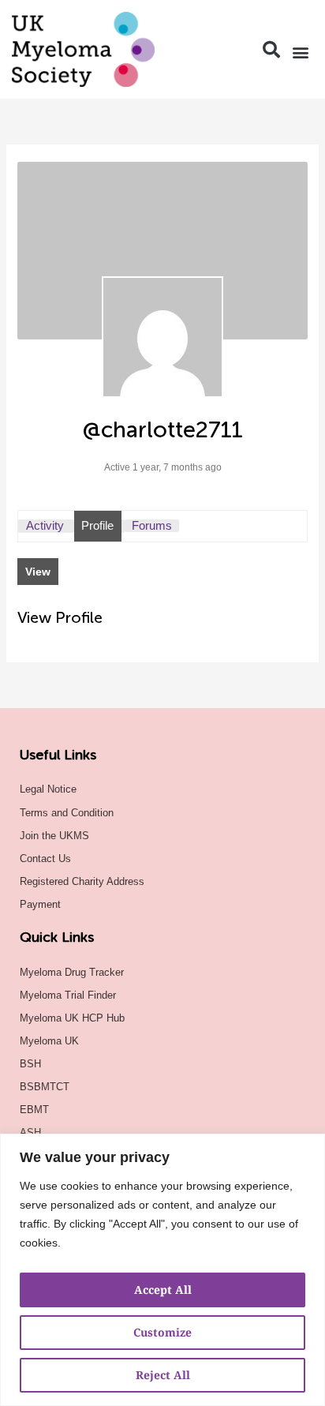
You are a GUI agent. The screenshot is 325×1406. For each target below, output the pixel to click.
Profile (97, 525)
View (37, 571)
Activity (45, 525)
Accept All (163, 1289)
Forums (152, 525)
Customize (162, 1332)
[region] (162, 1270)
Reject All (163, 1374)
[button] (271, 50)
